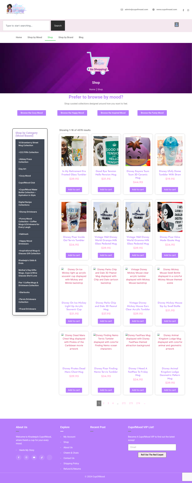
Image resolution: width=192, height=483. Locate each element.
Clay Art (22, 169)
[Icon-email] (49, 457)
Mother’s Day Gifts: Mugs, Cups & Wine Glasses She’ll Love (28, 273)
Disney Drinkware (28, 212)
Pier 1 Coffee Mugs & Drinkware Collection (29, 284)
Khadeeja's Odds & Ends (27, 261)
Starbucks (24, 292)
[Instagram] (188, 10)
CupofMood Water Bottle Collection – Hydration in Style (28, 192)
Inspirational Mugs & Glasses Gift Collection (29, 252)
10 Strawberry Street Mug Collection (28, 144)
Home (19, 37)
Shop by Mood (35, 37)
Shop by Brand (65, 37)
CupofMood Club (27, 182)
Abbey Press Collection (25, 160)
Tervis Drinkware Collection (27, 300)
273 (131, 403)
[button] (177, 24)
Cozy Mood (25, 176)
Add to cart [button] (74, 189)
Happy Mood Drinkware (25, 242)
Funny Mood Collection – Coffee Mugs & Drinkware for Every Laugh (29, 222)
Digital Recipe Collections (25, 203)
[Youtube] (34, 457)
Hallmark (23, 234)
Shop (50, 37)
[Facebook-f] (183, 10)
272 (124, 403)
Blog (81, 37)
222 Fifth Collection (29, 152)
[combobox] (26, 26)
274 (138, 403)
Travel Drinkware (27, 309)
